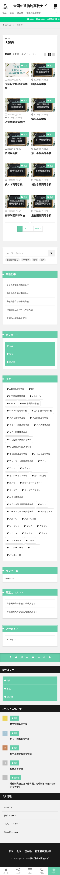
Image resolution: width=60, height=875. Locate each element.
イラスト (26, 468)
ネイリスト (29, 533)
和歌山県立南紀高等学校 (18, 293)
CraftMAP (9, 578)
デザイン (43, 526)
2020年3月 (11, 639)
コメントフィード (12, 823)
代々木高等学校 (13, 184)
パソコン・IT (15, 555)
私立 (4, 13)
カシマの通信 (40, 475)
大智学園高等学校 (18, 723)
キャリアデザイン (32, 490)
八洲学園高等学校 (15, 121)
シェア (18, 873)
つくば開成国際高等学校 (20, 439)
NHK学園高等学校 (30, 403)
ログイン (8, 807)
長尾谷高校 (11, 153)
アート (12, 468)
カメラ (12, 482)
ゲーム (43, 504)
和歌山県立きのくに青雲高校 (20, 309)
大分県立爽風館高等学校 (18, 285)
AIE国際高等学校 (16, 389)
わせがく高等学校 (42, 454)
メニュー (30, 873)
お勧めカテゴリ (27, 54)
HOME (8, 25)
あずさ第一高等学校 (43, 410)
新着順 (8, 54)
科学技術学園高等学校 (21, 753)
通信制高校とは (12, 260)
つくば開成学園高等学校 (20, 446)
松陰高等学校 (16, 768)
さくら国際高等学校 (18, 432)
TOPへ (54, 873)
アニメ (43, 461)
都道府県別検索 (33, 13)
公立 (12, 13)
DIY (32, 389)
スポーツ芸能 (30, 519)
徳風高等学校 (38, 118)
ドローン (13, 533)
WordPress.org (11, 832)
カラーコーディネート (32, 482)
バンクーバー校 (16, 547)
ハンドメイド (15, 540)
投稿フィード (10, 815)
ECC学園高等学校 (17, 396)
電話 (42, 873)
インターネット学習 (18, 475)
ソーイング (14, 526)
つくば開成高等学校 (18, 454)
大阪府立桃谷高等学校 (16, 85)
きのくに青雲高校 (17, 418)
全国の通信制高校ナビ (30, 6)
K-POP (12, 403)
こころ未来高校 (43, 425)
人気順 (16, 54)
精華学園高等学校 (15, 215)
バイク (31, 540)
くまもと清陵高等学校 (19, 425)
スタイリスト (46, 511)
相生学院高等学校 (41, 184)
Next (37, 228)
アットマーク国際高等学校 (21, 461)
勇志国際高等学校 (15, 603)
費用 (35, 260)
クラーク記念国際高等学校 (21, 504)
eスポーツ (36, 396)
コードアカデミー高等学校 (21, 511)
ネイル (44, 533)
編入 (42, 260)
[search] (51, 253)
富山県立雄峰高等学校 (17, 318)
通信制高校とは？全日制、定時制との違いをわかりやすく (33, 785)
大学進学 (25, 260)
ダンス (29, 526)
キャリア (13, 490)
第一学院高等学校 (41, 153)
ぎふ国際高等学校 (40, 418)
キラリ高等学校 (16, 497)
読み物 (20, 13)
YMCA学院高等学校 (18, 410)
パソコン (34, 547)
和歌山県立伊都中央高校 (18, 301)
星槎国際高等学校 (41, 215)
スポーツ (13, 519)
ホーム (6, 873)
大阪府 (19, 25)
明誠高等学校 (38, 83)
